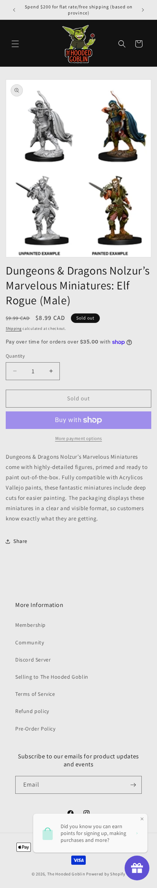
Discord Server (33, 659)
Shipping (14, 328)
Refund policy (32, 711)
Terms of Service (35, 693)
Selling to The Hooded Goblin (51, 676)
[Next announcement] (143, 10)
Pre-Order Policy (35, 728)
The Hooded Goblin (66, 874)
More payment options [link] (78, 438)
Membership (30, 624)
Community (29, 642)
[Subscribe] (133, 785)
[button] (15, 43)
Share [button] (20, 541)
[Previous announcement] (14, 10)
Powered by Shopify (105, 874)
